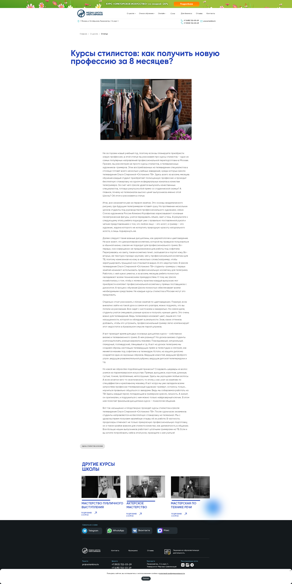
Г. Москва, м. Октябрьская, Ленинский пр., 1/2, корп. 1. (100, 21)
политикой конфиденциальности (172, 573)
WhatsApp (118, 531)
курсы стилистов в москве (92, 446)
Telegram (93, 531)
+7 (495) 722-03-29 (121, 568)
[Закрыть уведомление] (290, 571)
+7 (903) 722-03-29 (122, 564)
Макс (166, 530)
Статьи (104, 34)
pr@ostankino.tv (90, 564)
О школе (94, 34)
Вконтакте (144, 530)
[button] (186, 4)
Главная (83, 34)
